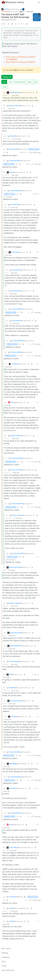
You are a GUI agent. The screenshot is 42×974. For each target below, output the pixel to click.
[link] (8, 24)
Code (4, 966)
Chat (5, 87)
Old (35, 82)
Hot (4, 82)
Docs (4, 961)
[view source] (27, 24)
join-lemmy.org (8, 970)
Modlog (5, 953)
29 (4, 24)
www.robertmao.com (8, 20)
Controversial (19, 82)
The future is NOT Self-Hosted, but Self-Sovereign (15, 15)
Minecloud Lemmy (14, 2)
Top (10, 82)
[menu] (38, 2)
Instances (5, 957)
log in (16, 70)
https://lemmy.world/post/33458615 (20, 62)
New (30, 82)
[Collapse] (4, 92)
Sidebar (6, 77)
